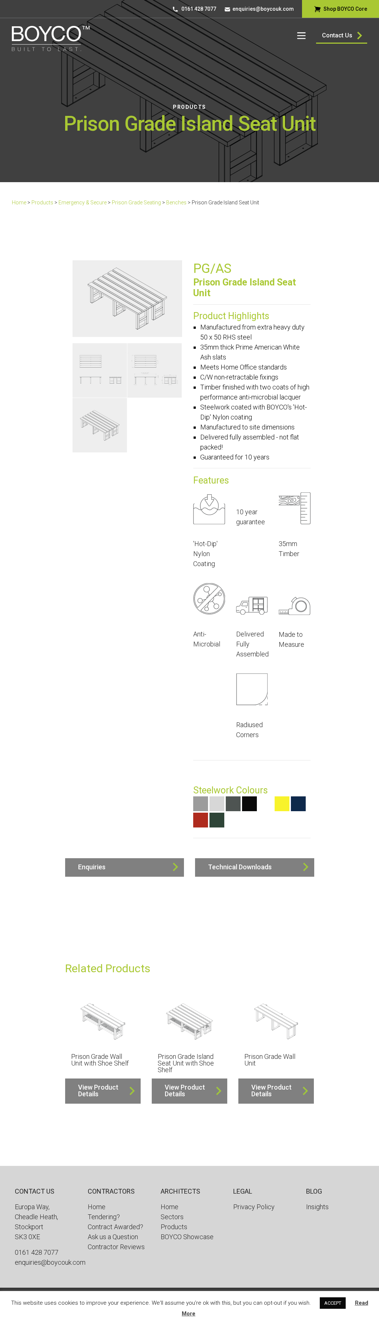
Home (19, 202)
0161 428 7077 (198, 9)
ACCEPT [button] (332, 1303)
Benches (176, 202)
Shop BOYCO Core (345, 9)
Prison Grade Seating (136, 202)
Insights (317, 1207)
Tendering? (104, 1217)
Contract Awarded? (115, 1227)
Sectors (172, 1217)
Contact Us (337, 35)
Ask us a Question (113, 1237)
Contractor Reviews (116, 1247)
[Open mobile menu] (301, 35)
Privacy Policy (254, 1207)
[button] (124, 867)
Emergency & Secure (82, 202)
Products (189, 107)
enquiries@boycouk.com (263, 9)
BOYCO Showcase (187, 1237)
